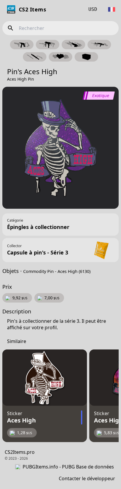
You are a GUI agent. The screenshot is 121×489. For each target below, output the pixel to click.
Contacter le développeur (87, 478)
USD (92, 9)
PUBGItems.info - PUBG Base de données (68, 466)
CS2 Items (32, 9)
